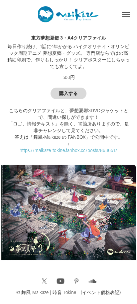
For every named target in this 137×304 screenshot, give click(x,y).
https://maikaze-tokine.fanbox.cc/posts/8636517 (68, 150)
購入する (68, 93)
